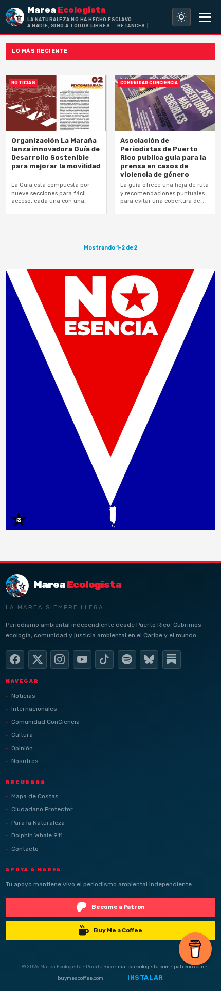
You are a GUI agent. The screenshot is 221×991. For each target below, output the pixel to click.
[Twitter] (37, 659)
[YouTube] (82, 659)
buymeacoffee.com (80, 978)
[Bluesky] (149, 659)
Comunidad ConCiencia (45, 722)
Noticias (23, 695)
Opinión (22, 748)
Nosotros (25, 761)
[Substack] (171, 659)
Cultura (22, 734)
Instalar (145, 977)
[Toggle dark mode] (181, 17)
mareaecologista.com (144, 966)
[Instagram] (59, 659)
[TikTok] (104, 659)
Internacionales (34, 708)
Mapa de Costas (35, 796)
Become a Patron (118, 906)
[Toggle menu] (205, 17)
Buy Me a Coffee (118, 930)
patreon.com (189, 966)
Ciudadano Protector (42, 809)
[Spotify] (127, 659)
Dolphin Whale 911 (37, 835)
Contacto (25, 848)
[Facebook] (15, 659)
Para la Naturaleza (38, 822)
